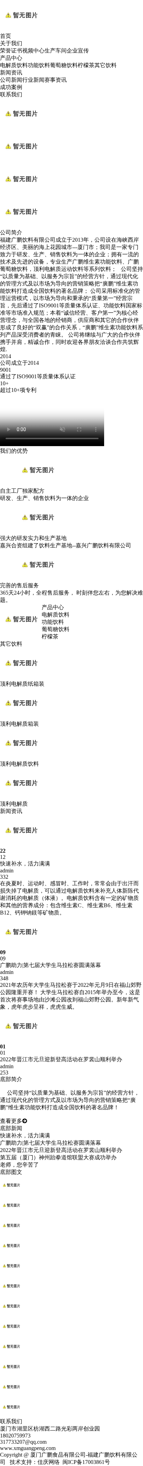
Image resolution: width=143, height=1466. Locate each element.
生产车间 (55, 51)
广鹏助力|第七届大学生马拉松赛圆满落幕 (50, 1143)
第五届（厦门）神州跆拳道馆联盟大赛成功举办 (58, 1157)
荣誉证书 (11, 51)
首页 (5, 36)
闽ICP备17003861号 (86, 1462)
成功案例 (11, 87)
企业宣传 (78, 51)
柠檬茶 (86, 65)
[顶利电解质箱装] (21, 717)
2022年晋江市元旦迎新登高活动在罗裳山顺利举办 (61, 1150)
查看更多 (11, 1121)
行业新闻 (33, 80)
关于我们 (11, 43)
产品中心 (11, 58)
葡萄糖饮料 (64, 65)
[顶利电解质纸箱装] (21, 677)
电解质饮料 (14, 65)
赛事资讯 (55, 80)
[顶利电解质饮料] (21, 757)
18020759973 (15, 1436)
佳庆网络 (48, 1462)
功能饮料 (39, 65)
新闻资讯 (11, 72)
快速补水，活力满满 (25, 1135)
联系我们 (11, 94)
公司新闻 (11, 80)
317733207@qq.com (23, 1442)
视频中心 (33, 51)
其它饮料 (105, 65)
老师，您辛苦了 (19, 1165)
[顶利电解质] (21, 797)
